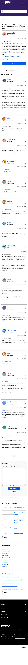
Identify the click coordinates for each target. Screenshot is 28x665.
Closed (3, 578)
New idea (9, 39)
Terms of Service (13, 642)
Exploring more (5, 570)
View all (6, 549)
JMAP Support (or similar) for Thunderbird (11, 595)
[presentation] (3, 477)
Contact (16, 644)
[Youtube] (7, 629)
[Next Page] (18, 467)
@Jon (3, 400)
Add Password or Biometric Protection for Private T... (19, 533)
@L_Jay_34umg (5, 173)
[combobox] (14, 11)
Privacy (2, 644)
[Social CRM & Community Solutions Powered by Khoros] (24, 662)
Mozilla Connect (8, 3)
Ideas (3, 18)
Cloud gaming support (19, 519)
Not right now (5, 574)
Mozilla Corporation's (7, 647)
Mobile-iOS (14, 54)
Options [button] (26, 18)
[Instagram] (4, 629)
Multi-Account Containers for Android (10, 598)
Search (20, 54)
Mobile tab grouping (19, 545)
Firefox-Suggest (6, 54)
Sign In (23, 2)
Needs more (5, 565)
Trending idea (5, 563)
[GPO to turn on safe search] (19, 69)
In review (4, 567)
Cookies (9, 644)
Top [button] (2, 662)
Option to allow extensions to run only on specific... (13, 592)
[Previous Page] (10, 467)
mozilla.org (3, 642)
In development (5, 572)
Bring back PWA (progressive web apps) (11, 589)
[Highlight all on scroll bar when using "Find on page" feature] (21, 69)
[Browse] (2, 3)
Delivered (4, 576)
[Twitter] (1, 629)
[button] (3, 58)
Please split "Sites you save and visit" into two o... (13, 601)
